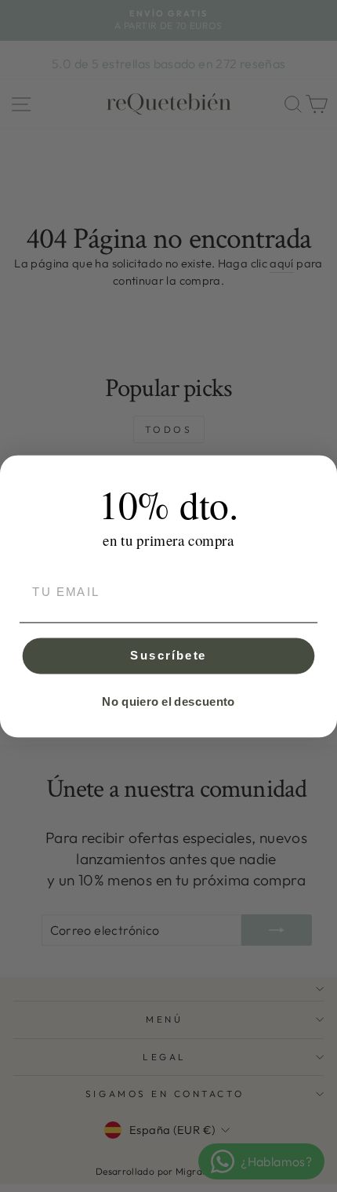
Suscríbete (168, 655)
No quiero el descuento (168, 701)
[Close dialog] (321, 471)
